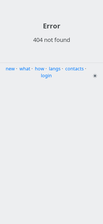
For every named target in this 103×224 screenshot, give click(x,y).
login (46, 75)
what (24, 68)
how (39, 68)
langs (55, 68)
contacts (74, 68)
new (10, 68)
